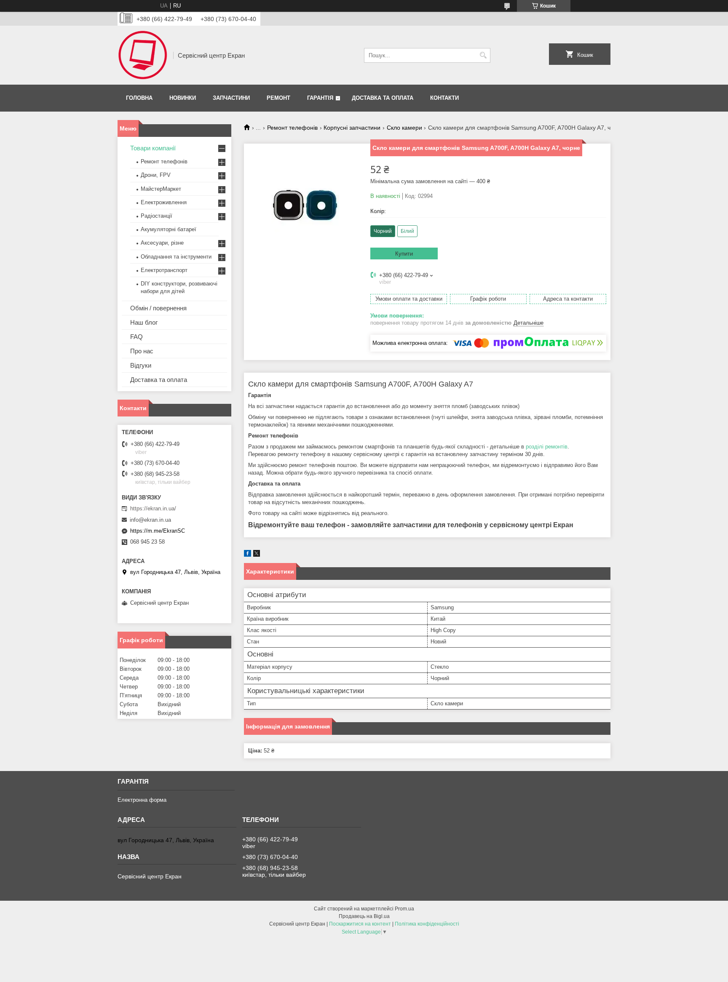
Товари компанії (153, 148)
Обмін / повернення (158, 308)
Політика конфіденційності (427, 924)
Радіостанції (156, 216)
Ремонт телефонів (292, 127)
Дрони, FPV (156, 175)
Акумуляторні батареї (168, 229)
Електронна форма (142, 800)
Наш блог (144, 322)
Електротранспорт (164, 270)
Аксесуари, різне (162, 243)
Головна (139, 98)
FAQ (136, 336)
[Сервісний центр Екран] (142, 55)
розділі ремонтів (546, 446)
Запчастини (231, 98)
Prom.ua (404, 909)
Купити (404, 254)
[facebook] (247, 555)
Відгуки (140, 365)
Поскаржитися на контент (360, 924)
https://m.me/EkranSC (157, 531)
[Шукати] (483, 55)
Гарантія (320, 98)
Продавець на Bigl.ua (364, 916)
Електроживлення (164, 202)
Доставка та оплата (382, 98)
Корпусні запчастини (352, 127)
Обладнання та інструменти (176, 257)
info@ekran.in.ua (150, 520)
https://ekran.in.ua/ (153, 508)
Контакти (444, 98)
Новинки (182, 98)
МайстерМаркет (161, 189)
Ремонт (278, 98)
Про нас (141, 351)
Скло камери (404, 127)
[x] (256, 555)
